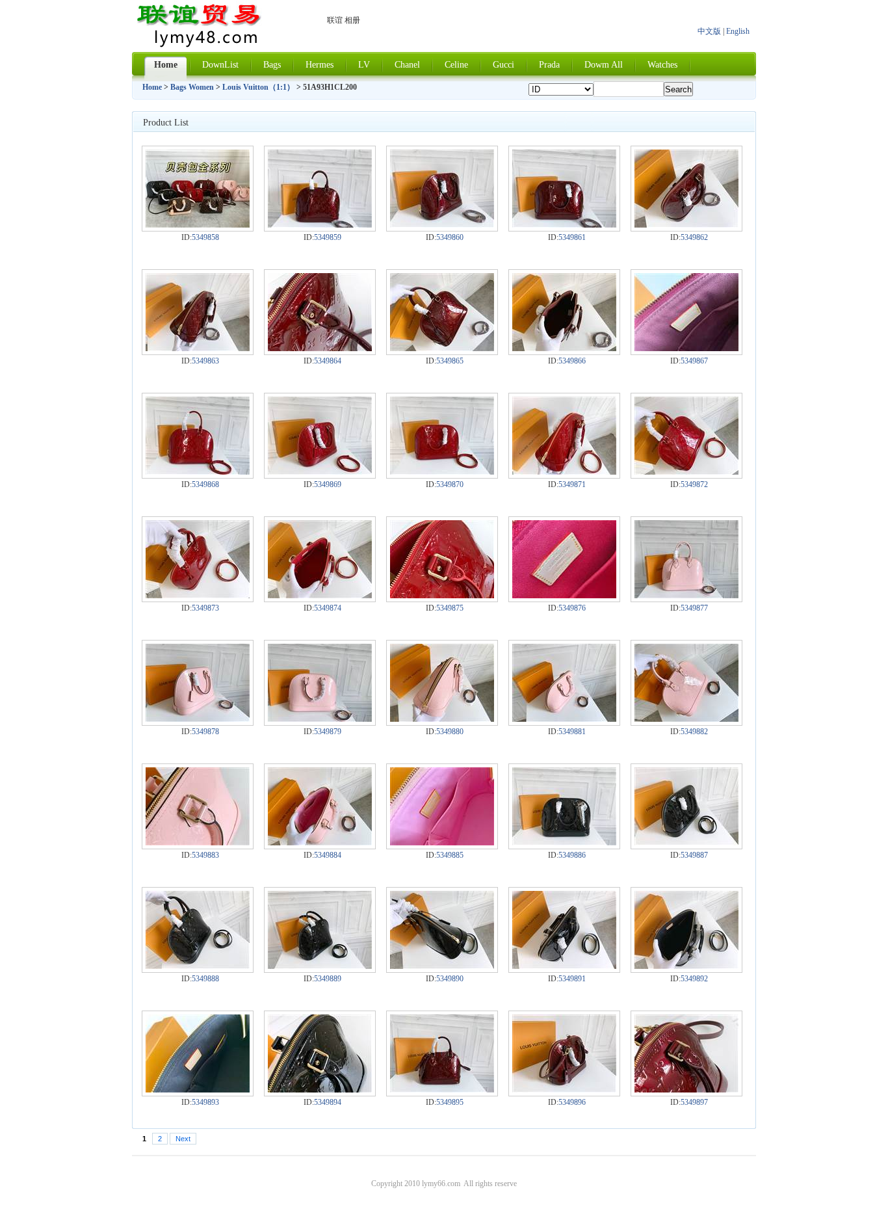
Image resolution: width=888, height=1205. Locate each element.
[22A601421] (320, 472)
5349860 (450, 237)
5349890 (450, 978)
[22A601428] (564, 595)
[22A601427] (442, 595)
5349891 (572, 978)
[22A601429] (686, 595)
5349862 (694, 237)
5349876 (572, 608)
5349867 (694, 360)
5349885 (450, 855)
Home (152, 87)
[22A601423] (564, 472)
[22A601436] (320, 842)
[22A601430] (198, 719)
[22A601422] (442, 472)
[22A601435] (198, 842)
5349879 (327, 731)
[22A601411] (320, 225)
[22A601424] (686, 472)
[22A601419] (686, 348)
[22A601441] (320, 966)
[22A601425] (198, 595)
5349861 (572, 237)
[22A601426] (320, 595)
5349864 (327, 360)
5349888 (205, 978)
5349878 (205, 731)
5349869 (327, 484)
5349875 (450, 608)
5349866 (572, 360)
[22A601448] (564, 1089)
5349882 (694, 731)
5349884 (327, 855)
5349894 (327, 1102)
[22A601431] (320, 719)
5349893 (205, 1102)
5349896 (572, 1102)
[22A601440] (198, 966)
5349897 (694, 1102)
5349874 (327, 608)
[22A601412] (442, 225)
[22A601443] (564, 966)
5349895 (450, 1102)
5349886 (572, 855)
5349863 (205, 360)
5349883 (205, 855)
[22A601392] (198, 225)
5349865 (450, 360)
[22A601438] (564, 842)
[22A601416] (320, 348)
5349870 (450, 484)
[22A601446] (320, 1089)
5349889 (327, 978)
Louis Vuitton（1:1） (258, 87)
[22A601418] (564, 348)
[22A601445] (198, 1089)
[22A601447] (442, 1089)
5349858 (205, 237)
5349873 (205, 608)
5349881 (572, 731)
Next (183, 1139)
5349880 (450, 731)
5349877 (694, 608)
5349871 (572, 484)
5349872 (694, 484)
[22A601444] (686, 966)
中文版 (709, 31)
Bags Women (192, 87)
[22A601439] (686, 842)
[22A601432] (442, 719)
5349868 (205, 484)
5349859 (327, 237)
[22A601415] (198, 348)
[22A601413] (564, 225)
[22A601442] (442, 966)
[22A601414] (686, 225)
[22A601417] (442, 348)
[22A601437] (442, 842)
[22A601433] (564, 719)
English (738, 31)
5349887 (694, 855)
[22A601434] (686, 719)
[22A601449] (686, 1089)
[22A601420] (198, 472)
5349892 (694, 978)
